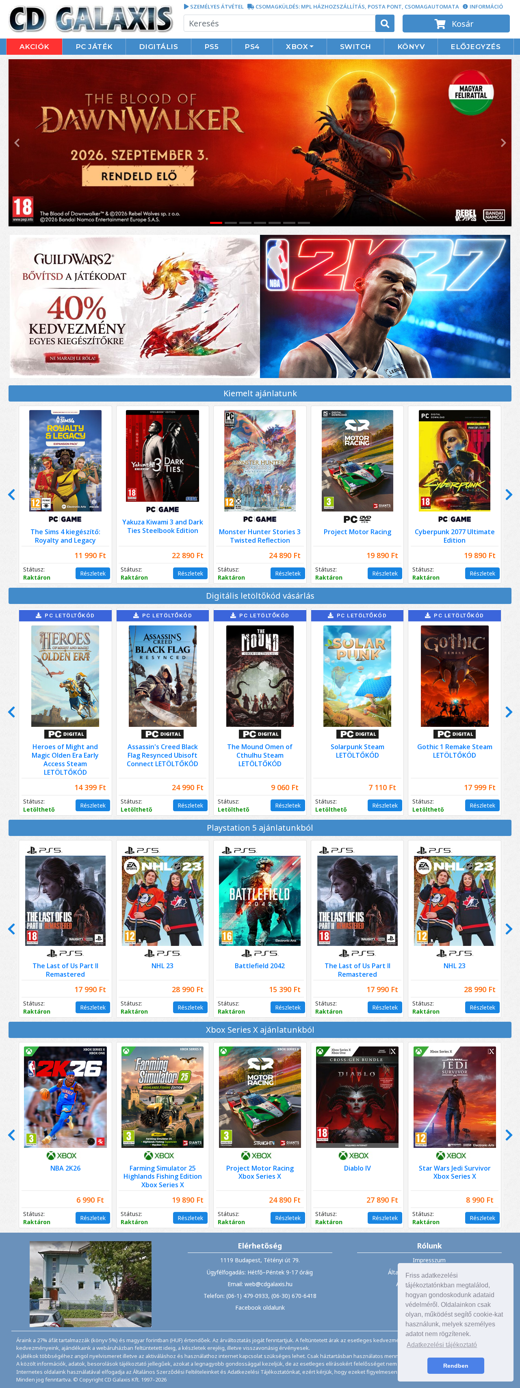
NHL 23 (162, 965)
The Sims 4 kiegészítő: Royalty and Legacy (65, 536)
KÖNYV (411, 47)
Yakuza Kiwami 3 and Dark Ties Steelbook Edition (162, 526)
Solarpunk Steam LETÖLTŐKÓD (357, 751)
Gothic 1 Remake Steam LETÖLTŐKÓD (454, 751)
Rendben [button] (455, 1365)
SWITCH (355, 47)
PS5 (211, 47)
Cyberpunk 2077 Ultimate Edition (455, 536)
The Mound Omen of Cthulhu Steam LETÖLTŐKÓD (259, 755)
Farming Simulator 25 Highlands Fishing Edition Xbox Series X (163, 1177)
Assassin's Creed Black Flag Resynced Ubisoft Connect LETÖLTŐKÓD (162, 755)
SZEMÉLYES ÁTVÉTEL (217, 6)
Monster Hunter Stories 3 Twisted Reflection (260, 536)
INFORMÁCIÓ (486, 6)
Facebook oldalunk (260, 1307)
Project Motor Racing (357, 531)
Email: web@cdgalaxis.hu (260, 1284)
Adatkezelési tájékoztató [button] (442, 1344)
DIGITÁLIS (158, 47)
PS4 (252, 47)
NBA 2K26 (65, 1168)
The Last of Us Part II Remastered (65, 970)
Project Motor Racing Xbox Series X (260, 1172)
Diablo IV (357, 1168)
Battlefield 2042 (260, 965)
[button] (16, 143)
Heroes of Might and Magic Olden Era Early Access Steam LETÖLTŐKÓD (65, 759)
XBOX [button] (297, 47)
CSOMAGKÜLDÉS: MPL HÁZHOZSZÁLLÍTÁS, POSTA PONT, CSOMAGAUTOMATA (357, 6)
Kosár (462, 23)
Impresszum (429, 1260)
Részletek (93, 573)
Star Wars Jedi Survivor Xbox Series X (455, 1172)
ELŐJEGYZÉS (475, 47)
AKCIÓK (35, 47)
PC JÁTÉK (94, 47)
